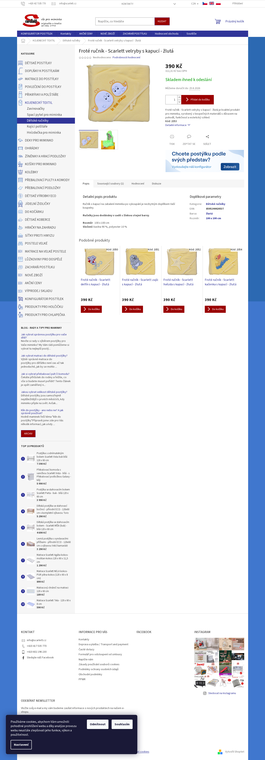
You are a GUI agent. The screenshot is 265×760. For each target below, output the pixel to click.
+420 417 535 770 (36, 646)
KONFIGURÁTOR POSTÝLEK (44, 299)
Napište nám (86, 659)
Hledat (162, 21)
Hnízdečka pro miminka (44, 132)
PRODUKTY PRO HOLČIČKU (44, 307)
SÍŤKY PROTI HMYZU (39, 235)
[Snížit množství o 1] (179, 102)
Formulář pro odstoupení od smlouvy (100, 654)
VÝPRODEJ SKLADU (38, 291)
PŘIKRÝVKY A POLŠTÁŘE (41, 94)
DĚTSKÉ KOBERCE (37, 219)
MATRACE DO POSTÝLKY (41, 79)
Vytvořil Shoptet (234, 752)
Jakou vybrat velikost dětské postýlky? (44, 392)
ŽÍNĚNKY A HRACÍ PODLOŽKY (45, 156)
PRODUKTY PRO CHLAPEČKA (45, 315)
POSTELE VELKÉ (36, 243)
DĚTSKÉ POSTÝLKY (38, 63)
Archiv (28, 434)
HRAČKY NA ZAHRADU (40, 227)
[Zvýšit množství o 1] (179, 97)
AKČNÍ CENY (33, 283)
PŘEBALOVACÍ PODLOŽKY (42, 188)
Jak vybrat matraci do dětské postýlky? (44, 355)
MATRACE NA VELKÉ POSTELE (45, 251)
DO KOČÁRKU (34, 212)
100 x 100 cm (213, 218)
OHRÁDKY (32, 148)
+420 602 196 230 (36, 652)
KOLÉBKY (31, 172)
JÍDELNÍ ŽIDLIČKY (37, 204)
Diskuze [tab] (156, 184)
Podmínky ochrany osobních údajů (98, 669)
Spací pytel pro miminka (44, 114)
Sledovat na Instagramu (222, 693)
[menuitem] (36, 34)
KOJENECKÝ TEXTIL (38, 102)
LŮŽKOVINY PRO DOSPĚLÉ (43, 259)
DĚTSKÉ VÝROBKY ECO (40, 196)
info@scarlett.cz (36, 640)
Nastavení (21, 745)
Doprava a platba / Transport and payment (103, 644)
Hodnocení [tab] (138, 184)
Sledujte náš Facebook (40, 658)
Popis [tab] (86, 184)
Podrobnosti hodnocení (126, 57)
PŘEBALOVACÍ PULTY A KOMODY (47, 180)
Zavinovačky (36, 108)
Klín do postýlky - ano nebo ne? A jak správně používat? (42, 412)
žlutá (209, 214)
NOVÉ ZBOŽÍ (34, 275)
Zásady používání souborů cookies (99, 664)
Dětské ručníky (37, 120)
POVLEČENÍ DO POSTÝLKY (43, 87)
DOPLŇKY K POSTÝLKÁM (42, 71)
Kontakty (127, 4)
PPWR (82, 679)
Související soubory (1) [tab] (110, 184)
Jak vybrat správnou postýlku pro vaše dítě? (44, 336)
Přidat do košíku (200, 100)
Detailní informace (176, 125)
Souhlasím (122, 724)
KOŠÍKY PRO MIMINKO (40, 164)
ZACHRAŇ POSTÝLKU (40, 267)
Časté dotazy (86, 649)
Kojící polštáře (37, 126)
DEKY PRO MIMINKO (39, 140)
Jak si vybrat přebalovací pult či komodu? (45, 374)
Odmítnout (98, 724)
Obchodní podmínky (90, 674)
